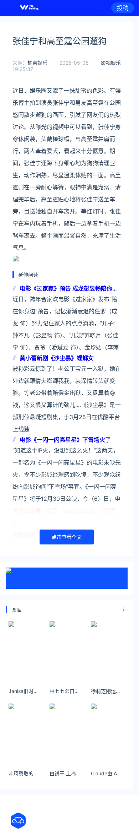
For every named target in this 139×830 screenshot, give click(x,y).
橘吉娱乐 (37, 63)
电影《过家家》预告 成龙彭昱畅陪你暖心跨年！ (69, 289)
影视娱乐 (111, 63)
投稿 (122, 7)
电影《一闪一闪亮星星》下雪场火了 (65, 439)
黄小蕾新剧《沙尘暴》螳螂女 (57, 358)
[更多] (124, 609)
